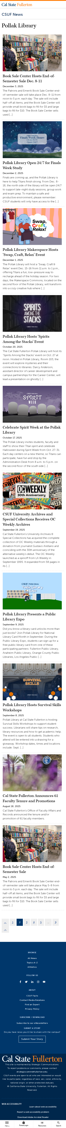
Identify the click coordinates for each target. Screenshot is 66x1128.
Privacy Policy (32, 1009)
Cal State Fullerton (17, 4)
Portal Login (23, 1123)
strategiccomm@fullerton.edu (32, 1071)
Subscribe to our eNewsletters (32, 1023)
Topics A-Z (32, 962)
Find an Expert (32, 1004)
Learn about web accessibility (43, 1107)
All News (32, 958)
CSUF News (12, 14)
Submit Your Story (32, 1039)
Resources (42, 1124)
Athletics (32, 967)
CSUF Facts (32, 995)
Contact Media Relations (32, 1000)
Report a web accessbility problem (33, 1112)
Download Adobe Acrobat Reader (33, 1117)
